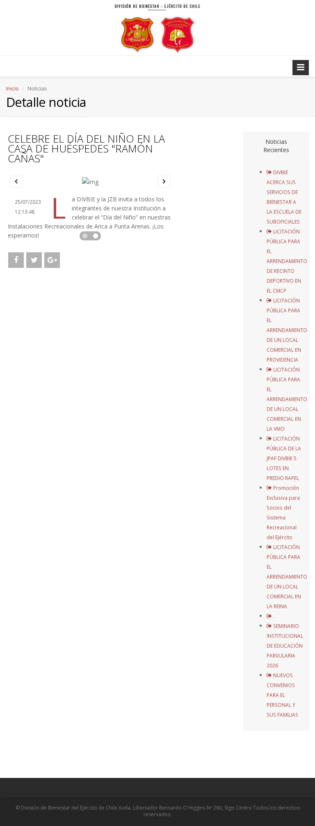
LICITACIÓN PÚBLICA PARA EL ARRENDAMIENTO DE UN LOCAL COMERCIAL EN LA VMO (287, 399)
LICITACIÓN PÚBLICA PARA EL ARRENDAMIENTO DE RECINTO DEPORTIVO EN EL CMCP (287, 261)
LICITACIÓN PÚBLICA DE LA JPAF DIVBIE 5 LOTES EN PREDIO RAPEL (284, 458)
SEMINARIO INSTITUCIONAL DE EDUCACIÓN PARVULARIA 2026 (285, 646)
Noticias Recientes (276, 146)
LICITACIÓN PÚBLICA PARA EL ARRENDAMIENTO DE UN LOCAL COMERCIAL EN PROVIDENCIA (287, 330)
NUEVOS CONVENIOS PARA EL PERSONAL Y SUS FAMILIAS (282, 695)
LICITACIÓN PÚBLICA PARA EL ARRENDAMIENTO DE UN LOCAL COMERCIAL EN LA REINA (287, 576)
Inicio (12, 88)
